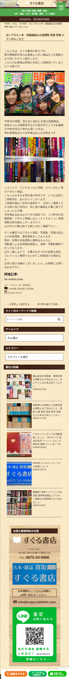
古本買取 (12, 288)
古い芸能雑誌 (24, 284)
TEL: (34, 558)
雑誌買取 (21, 288)
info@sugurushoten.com (37, 601)
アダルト (14, 284)
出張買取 (30, 288)
